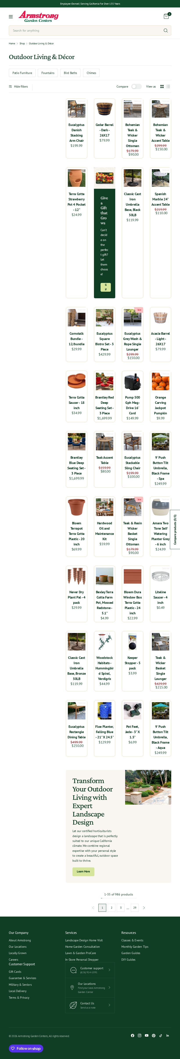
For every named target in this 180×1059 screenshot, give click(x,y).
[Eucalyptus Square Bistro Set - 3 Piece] (104, 318)
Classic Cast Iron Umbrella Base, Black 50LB (132, 204)
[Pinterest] (153, 1035)
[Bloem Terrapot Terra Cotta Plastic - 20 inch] (76, 507)
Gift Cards (15, 972)
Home (12, 43)
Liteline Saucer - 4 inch (160, 597)
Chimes (91, 73)
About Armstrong (20, 940)
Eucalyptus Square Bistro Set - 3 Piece (104, 341)
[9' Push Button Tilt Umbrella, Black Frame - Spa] (160, 442)
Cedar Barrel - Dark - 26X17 (104, 129)
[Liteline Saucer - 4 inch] (160, 576)
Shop (22, 43)
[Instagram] (139, 1035)
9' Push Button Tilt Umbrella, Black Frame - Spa (160, 468)
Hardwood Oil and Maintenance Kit (104, 531)
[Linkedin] (167, 1035)
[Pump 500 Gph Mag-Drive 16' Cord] (132, 381)
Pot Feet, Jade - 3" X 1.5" (132, 731)
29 (134, 908)
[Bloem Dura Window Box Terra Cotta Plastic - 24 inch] (132, 576)
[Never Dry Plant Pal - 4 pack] (76, 576)
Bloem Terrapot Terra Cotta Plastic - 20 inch (77, 533)
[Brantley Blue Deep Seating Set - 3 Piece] (76, 442)
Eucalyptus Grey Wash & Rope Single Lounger (132, 341)
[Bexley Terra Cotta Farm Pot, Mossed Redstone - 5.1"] (104, 576)
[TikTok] (160, 1035)
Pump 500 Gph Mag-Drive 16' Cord (132, 405)
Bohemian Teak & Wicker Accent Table (160, 132)
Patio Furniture (22, 73)
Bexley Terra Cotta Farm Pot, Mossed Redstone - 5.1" (104, 602)
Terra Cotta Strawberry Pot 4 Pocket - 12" (77, 202)
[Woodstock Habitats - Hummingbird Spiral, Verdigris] (104, 642)
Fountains (47, 73)
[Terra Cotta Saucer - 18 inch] (76, 381)
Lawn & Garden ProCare (80, 953)
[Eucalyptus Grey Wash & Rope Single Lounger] (132, 318)
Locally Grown (18, 953)
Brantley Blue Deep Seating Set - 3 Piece (76, 465)
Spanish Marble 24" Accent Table (160, 199)
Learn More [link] (83, 871)
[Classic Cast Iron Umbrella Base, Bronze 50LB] (76, 642)
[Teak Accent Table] (104, 442)
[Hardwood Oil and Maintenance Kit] (104, 507)
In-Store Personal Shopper (82, 960)
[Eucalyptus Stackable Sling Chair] (132, 442)
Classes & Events (132, 940)
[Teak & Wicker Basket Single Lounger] (160, 642)
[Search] (165, 30)
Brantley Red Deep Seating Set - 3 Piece (104, 405)
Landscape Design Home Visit (84, 940)
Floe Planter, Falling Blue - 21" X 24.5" (104, 731)
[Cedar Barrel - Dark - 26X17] (104, 109)
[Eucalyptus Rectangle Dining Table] (76, 711)
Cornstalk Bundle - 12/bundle (76, 338)
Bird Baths (70, 73)
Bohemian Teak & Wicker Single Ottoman (132, 135)
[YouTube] (146, 1035)
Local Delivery (18, 991)
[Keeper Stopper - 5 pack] (132, 642)
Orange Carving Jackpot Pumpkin (160, 405)
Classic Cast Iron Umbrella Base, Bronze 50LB (76, 668)
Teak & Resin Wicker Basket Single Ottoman (132, 533)
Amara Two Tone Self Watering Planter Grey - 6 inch (160, 533)
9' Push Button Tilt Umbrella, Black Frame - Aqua (160, 737)
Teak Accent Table (104, 460)
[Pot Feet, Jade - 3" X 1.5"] (132, 711)
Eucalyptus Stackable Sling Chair (132, 462)
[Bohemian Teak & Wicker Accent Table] (160, 109)
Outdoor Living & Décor (41, 43)
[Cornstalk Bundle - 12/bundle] (76, 318)
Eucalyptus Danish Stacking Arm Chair (76, 132)
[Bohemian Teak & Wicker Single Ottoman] (132, 109)
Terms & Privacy (19, 998)
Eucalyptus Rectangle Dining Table (76, 731)
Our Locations (18, 947)
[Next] (144, 908)
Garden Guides (130, 953)
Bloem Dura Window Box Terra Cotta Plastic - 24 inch (132, 602)
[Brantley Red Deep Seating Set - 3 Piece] (104, 381)
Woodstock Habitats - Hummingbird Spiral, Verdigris (104, 668)
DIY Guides (128, 960)
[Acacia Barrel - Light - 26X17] (160, 318)
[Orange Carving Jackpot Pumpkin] (160, 381)
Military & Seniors (20, 985)
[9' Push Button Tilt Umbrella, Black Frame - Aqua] (160, 711)
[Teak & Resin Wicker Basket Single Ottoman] (132, 507)
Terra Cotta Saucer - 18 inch (77, 402)
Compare (122, 86)
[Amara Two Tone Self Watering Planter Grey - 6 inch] (160, 507)
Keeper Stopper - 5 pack (132, 662)
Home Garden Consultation (82, 947)
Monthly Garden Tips (134, 947)
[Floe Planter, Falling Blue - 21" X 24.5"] (104, 711)
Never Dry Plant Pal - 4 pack (76, 597)
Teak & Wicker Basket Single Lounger (161, 668)
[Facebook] (132, 1035)
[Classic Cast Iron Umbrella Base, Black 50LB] (132, 178)
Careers (13, 960)
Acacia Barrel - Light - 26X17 (160, 338)
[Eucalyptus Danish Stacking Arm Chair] (76, 109)
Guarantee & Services (22, 978)
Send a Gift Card (106, 287)
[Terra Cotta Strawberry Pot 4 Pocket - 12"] (76, 178)
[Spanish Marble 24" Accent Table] (160, 178)
